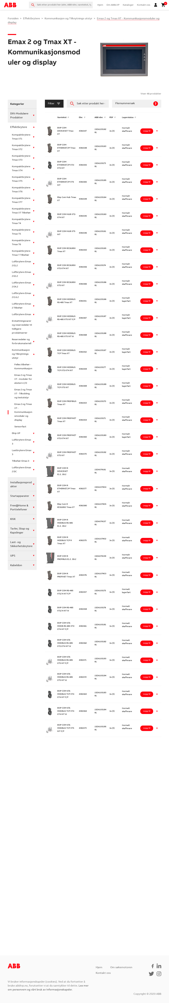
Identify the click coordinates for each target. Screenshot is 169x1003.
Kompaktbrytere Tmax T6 (21, 242)
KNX (13, 519)
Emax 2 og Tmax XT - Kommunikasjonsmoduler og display (23, 412)
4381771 (82, 864)
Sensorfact (20, 427)
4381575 (83, 541)
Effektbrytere (31, 18)
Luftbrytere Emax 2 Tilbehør (21, 306)
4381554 (83, 420)
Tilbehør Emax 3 (20, 461)
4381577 (82, 489)
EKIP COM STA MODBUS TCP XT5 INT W (65, 745)
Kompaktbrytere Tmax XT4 (21, 169)
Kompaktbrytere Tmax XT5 (21, 179)
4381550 (83, 250)
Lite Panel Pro (63, 864)
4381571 (82, 660)
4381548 (83, 148)
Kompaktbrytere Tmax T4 (21, 221)
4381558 (83, 609)
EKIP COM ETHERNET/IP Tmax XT (66, 148)
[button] (157, 131)
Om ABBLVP (112, 5)
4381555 (83, 165)
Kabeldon (16, 565)
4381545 (83, 216)
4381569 (83, 386)
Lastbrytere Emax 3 (21, 452)
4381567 (83, 318)
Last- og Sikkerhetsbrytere (21, 544)
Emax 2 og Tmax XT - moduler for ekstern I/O (23, 379)
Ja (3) (112, 131)
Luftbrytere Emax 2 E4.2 (21, 285)
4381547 (83, 131)
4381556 (83, 267)
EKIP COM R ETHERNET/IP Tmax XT (66, 489)
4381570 (83, 454)
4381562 (83, 643)
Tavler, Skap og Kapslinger (19, 530)
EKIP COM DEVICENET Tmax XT (65, 131)
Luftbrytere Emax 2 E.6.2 (21, 295)
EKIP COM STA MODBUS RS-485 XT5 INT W (65, 677)
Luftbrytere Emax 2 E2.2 (21, 274)
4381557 (83, 592)
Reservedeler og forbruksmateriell (21, 342)
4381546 (83, 233)
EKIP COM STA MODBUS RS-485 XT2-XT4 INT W (65, 643)
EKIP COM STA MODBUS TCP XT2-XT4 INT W (66, 711)
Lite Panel (62, 847)
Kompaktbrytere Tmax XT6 (21, 190)
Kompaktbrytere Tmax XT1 (21, 137)
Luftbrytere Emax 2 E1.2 (21, 264)
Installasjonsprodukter (21, 484)
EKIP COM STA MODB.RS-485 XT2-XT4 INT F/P (66, 626)
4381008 (83, 847)
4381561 (83, 626)
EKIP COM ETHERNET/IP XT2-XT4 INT (65, 165)
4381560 (83, 437)
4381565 (83, 182)
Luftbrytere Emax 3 (21, 442)
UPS (12, 556)
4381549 (83, 199)
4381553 (83, 403)
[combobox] (61, 5)
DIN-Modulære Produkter (19, 115)
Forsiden (13, 18)
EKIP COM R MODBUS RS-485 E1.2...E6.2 (65, 523)
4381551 (83, 301)
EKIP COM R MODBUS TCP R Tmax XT (64, 540)
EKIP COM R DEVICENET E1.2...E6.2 (62, 471)
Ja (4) (112, 847)
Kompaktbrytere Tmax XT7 (21, 200)
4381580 (83, 506)
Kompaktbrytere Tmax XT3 (21, 158)
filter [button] (51, 103)
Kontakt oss (143, 5)
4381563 (83, 694)
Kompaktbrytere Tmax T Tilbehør (21, 253)
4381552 (83, 352)
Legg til (146, 131)
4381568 (83, 335)
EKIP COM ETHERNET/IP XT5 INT (65, 182)
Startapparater (19, 496)
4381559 (83, 369)
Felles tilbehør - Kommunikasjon (23, 367)
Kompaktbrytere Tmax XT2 (21, 147)
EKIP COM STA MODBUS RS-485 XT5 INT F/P (65, 660)
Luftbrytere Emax (21, 314)
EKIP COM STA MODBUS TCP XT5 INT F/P (65, 728)
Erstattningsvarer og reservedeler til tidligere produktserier (22, 327)
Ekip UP (16, 433)
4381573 (83, 728)
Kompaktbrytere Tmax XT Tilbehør (21, 211)
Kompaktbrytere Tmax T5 (21, 232)
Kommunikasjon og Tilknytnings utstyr (68, 18)
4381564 (83, 711)
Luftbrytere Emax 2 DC (21, 470)
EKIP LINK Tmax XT (66, 762)
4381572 (82, 677)
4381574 (82, 745)
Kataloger (128, 5)
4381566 (83, 284)
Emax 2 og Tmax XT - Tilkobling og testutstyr (23, 394)
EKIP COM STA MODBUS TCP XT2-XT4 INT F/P (66, 694)
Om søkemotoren (121, 967)
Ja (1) (111, 881)
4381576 (83, 575)
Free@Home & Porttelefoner (19, 507)
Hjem (100, 5)
